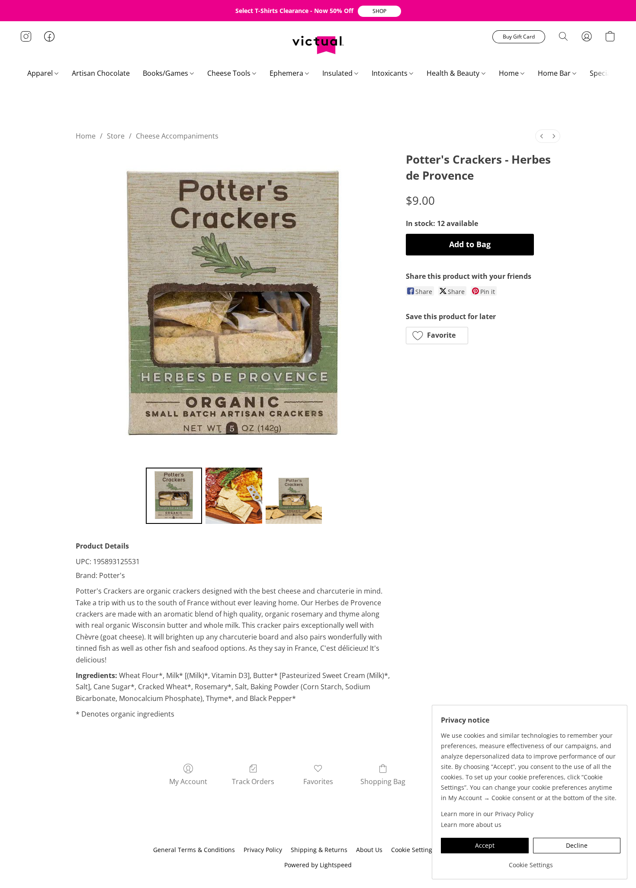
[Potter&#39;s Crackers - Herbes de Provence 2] (294, 496)
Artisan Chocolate (101, 73)
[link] (530, 861)
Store (116, 136)
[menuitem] (542, 136)
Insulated (338, 73)
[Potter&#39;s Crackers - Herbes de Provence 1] (234, 496)
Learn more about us (471, 824)
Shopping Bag (382, 781)
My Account (188, 781)
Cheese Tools (229, 73)
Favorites (318, 781)
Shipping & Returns (319, 850)
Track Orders (253, 781)
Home (509, 73)
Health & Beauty (454, 73)
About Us (369, 850)
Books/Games (166, 73)
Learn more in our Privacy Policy (487, 814)
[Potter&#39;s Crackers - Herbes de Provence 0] (174, 496)
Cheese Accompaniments (177, 136)
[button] (379, 11)
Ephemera (287, 73)
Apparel (41, 73)
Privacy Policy (263, 850)
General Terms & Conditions (194, 850)
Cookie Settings (413, 850)
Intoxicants (390, 73)
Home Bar (555, 73)
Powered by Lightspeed (318, 865)
